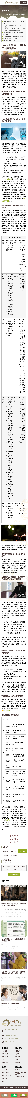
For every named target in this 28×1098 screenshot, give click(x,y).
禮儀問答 (5, 855)
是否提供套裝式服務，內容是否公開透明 (15, 28)
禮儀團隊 (18, 1051)
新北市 (20, 866)
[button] (2, 2)
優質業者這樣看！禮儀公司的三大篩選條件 (13, 22)
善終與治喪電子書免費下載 (20, 1073)
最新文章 (18, 1054)
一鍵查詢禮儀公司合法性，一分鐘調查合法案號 (15, 26)
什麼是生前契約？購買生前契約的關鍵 (13, 36)
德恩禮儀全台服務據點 (9, 40)
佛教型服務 (5, 1054)
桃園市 (8, 866)
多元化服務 (5, 1062)
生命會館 (18, 1060)
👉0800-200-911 (6, 710)
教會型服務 (5, 1057)
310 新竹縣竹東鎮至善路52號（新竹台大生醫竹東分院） (18, 788)
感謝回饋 (14, 855)
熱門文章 (14, 851)
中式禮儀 (4, 1051)
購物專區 (18, 1070)
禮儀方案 (7, 820)
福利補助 (4, 1070)
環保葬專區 (5, 1060)
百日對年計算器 (19, 1076)
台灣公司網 (8, 179)
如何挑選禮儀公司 (7, 1075)
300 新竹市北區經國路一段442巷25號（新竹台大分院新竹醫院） (18, 773)
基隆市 (4, 866)
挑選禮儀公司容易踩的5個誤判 (10, 1003)
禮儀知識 (6, 14)
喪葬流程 (4, 1078)
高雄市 (21, 869)
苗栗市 (6, 869)
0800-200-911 (8, 829)
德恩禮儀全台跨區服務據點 (10, 38)
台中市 (14, 869)
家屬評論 (18, 1057)
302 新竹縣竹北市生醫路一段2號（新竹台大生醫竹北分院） (18, 781)
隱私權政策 (24, 1087)
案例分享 (5, 851)
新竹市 (16, 866)
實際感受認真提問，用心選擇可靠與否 (14, 30)
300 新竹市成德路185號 (18, 766)
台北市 (12, 866)
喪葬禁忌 (4, 1081)
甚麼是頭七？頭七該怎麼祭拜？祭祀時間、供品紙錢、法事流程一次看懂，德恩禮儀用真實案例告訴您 (13, 973)
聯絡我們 (18, 1062)
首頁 (2, 14)
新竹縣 (23, 866)
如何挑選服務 (5, 1072)
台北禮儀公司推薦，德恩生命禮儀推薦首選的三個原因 (13, 33)
